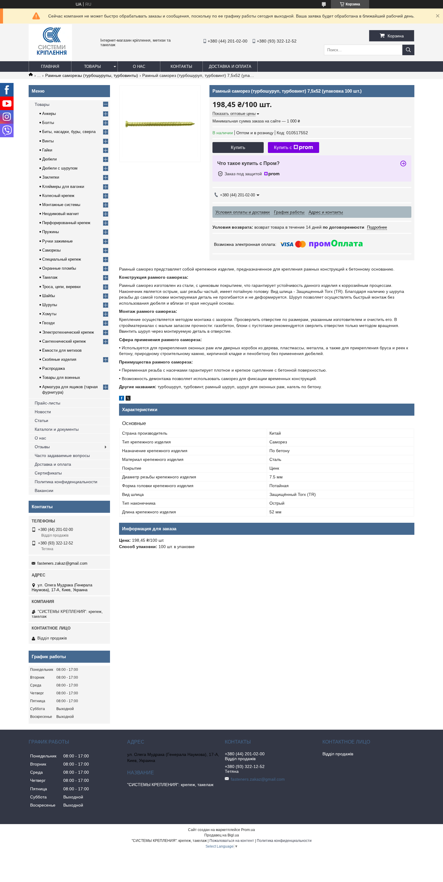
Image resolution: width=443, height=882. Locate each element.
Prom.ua (248, 830)
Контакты (181, 66)
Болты (48, 122)
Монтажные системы (61, 204)
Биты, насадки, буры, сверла (69, 131)
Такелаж (50, 277)
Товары (92, 66)
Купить (238, 147)
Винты (48, 141)
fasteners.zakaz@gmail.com (62, 563)
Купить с (283, 147)
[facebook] (121, 399)
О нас (139, 66)
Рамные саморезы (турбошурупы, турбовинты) (91, 75)
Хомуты (49, 314)
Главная (50, 66)
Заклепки (50, 177)
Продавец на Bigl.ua (221, 835)
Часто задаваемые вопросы (62, 455)
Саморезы (51, 250)
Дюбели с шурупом (59, 168)
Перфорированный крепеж (66, 222)
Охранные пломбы (59, 268)
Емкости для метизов (62, 350)
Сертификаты (48, 473)
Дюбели (49, 159)
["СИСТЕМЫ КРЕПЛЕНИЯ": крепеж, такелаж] (50, 58)
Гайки (47, 150)
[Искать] (408, 50)
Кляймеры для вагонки (63, 186)
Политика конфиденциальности (66, 481)
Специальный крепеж (61, 259)
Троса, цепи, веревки (61, 286)
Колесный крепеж (58, 195)
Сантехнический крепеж (64, 341)
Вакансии (44, 490)
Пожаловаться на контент (231, 841)
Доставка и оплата (230, 66)
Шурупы (49, 305)
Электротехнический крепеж (68, 332)
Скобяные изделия (59, 359)
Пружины (50, 232)
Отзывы (42, 446)
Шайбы (48, 295)
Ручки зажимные (57, 241)
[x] (128, 399)
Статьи (41, 420)
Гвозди (48, 323)
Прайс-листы (47, 403)
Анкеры (49, 113)
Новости (43, 411)
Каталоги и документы (57, 429)
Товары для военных (61, 377)
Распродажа (53, 368)
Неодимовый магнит (60, 213)
